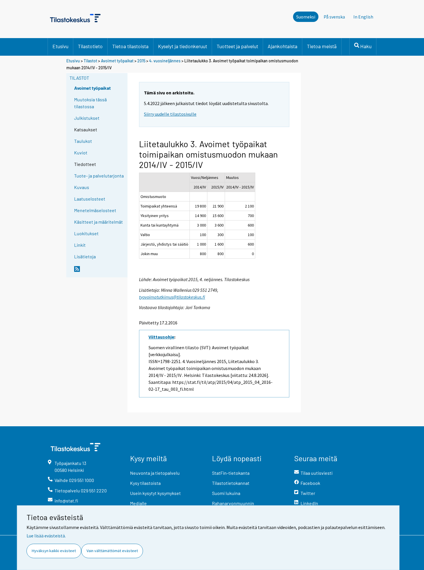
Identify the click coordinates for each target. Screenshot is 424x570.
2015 (141, 60)
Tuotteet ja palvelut (237, 46)
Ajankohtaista (282, 46)
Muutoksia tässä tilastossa (90, 103)
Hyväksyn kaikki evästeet (54, 550)
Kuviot (80, 152)
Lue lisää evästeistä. (46, 536)
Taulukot (83, 141)
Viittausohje (161, 337)
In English (363, 17)
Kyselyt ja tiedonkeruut (182, 46)
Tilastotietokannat (230, 483)
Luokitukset (86, 233)
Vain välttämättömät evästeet (112, 550)
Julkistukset (87, 118)
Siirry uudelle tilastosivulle (170, 114)
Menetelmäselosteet (95, 210)
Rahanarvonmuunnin (233, 503)
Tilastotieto (90, 46)
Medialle (138, 503)
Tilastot (90, 60)
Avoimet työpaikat (117, 60)
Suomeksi (305, 17)
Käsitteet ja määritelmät (98, 222)
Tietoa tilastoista (130, 46)
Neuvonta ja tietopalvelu (155, 473)
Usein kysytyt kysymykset (155, 493)
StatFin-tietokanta (230, 473)
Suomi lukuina (226, 493)
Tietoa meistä (322, 46)
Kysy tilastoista (145, 483)
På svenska (334, 17)
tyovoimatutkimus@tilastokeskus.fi (172, 297)
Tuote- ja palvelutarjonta (99, 175)
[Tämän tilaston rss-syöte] (99, 271)
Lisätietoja (85, 256)
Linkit (80, 245)
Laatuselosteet (89, 198)
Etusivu (60, 46)
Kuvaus (81, 187)
